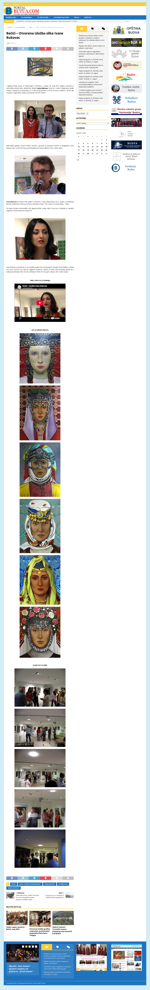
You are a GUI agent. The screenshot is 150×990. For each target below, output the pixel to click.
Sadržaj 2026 (11, 17)
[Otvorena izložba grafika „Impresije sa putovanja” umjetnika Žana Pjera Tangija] (40, 919)
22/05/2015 (12, 43)
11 (83, 147)
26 (88, 153)
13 (92, 147)
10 (78, 147)
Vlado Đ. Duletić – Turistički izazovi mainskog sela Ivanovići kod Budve (62, 930)
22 (102, 150)
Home (7, 4)
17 (78, 150)
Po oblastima (42, 17)
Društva (87, 17)
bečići (14, 884)
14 (97, 147)
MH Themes (42, 983)
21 (97, 150)
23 (106, 150)
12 (88, 147)
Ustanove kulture (61, 17)
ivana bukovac (50, 884)
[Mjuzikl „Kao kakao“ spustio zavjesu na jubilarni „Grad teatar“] (22, 953)
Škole (76, 17)
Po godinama (26, 17)
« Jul (77, 160)
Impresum (16, 4)
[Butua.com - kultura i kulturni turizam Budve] (21, 14)
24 (78, 153)
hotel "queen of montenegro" (30, 884)
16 (106, 147)
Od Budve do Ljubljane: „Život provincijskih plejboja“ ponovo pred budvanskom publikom (90, 84)
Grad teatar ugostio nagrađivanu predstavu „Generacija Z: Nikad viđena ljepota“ (91, 54)
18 (83, 150)
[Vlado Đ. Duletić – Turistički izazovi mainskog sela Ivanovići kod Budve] (63, 918)
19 (88, 150)
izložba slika (63, 884)
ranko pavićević (13, 888)
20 (92, 150)
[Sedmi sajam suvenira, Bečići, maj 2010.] (17, 918)
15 (102, 147)
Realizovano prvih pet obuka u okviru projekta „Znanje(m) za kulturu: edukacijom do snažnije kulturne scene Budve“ (57, 956)
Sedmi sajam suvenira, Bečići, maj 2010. (15, 928)
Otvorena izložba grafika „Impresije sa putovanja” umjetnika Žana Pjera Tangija (39, 932)
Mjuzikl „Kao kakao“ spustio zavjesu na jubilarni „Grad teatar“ (21, 969)
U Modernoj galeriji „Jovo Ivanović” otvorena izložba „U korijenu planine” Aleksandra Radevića (91, 92)
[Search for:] (133, 21)
